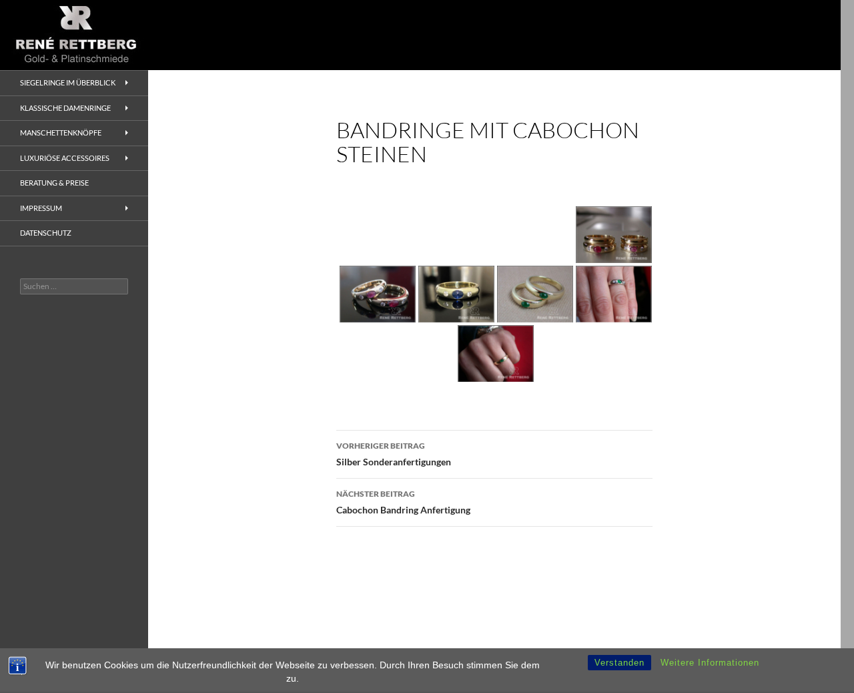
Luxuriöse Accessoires (64, 158)
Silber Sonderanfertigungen (393, 454)
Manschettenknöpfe (60, 132)
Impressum (41, 208)
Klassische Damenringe (65, 107)
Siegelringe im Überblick (67, 82)
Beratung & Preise (54, 182)
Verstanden (619, 663)
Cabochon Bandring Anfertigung (403, 502)
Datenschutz (45, 232)
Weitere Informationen (710, 663)
